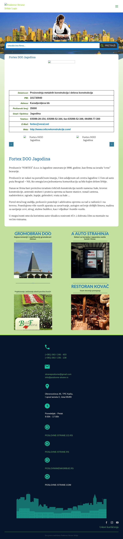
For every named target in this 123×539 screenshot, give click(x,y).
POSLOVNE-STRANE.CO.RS (59, 435)
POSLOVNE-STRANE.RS (57, 452)
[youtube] (117, 522)
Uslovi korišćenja (109, 527)
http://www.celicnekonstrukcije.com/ (50, 129)
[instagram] (112, 522)
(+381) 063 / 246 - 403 (55, 354)
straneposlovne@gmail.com (58, 374)
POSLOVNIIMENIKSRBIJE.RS (59, 468)
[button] (11, 144)
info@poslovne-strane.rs (56, 377)
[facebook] (106, 522)
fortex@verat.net (39, 124)
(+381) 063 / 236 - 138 (55, 357)
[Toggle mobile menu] (116, 6)
